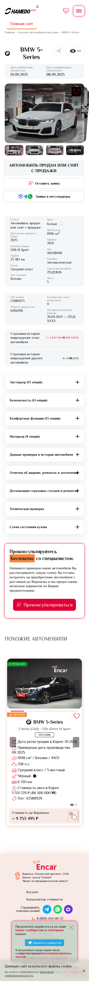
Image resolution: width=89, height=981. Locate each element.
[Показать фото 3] (55, 150)
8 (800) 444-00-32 (50, 918)
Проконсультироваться (48, 604)
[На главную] (20, 11)
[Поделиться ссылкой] (59, 51)
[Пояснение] (37, 6)
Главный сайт (21, 24)
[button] (10, 113)
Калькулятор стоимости (44, 899)
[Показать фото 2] (34, 150)
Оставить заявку (47, 183)
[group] (44, 742)
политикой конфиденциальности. (29, 973)
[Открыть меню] (79, 11)
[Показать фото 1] (14, 150)
